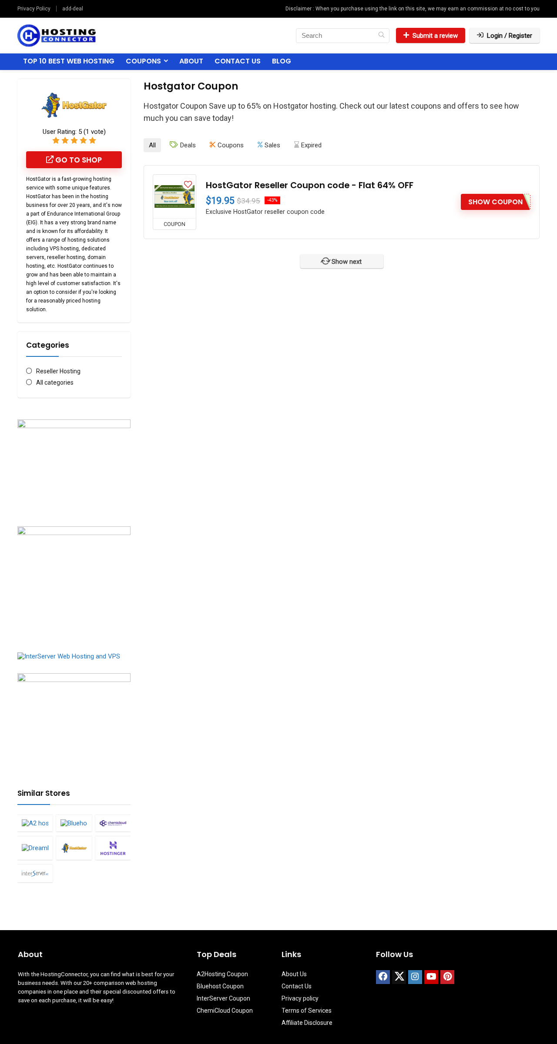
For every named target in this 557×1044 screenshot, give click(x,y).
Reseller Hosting (58, 371)
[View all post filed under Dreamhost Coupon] (35, 848)
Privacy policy (300, 998)
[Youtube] (431, 977)
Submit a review (435, 36)
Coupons (143, 61)
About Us (294, 974)
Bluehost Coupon (220, 986)
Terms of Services (307, 1010)
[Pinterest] (447, 977)
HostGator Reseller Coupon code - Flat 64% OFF (309, 185)
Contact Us (238, 61)
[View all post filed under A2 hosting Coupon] (35, 823)
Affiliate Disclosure (307, 1022)
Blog (281, 61)
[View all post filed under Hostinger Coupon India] (113, 848)
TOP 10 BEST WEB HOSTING (68, 61)
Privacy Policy (33, 9)
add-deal (72, 9)
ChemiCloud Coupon (225, 1010)
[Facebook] (383, 977)
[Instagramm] (415, 977)
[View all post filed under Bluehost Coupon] (73, 823)
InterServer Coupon (223, 998)
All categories (55, 382)
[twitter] (399, 977)
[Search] (381, 35)
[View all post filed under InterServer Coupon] (35, 873)
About (191, 61)
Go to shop (78, 160)
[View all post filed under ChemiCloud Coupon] (113, 823)
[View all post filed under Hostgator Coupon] (73, 848)
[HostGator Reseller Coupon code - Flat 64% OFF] (174, 196)
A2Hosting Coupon (222, 974)
